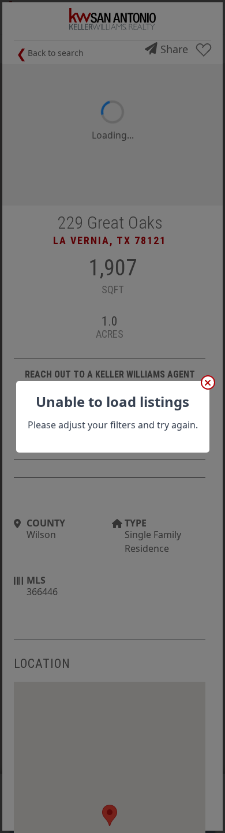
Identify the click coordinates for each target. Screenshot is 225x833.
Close (208, 382)
